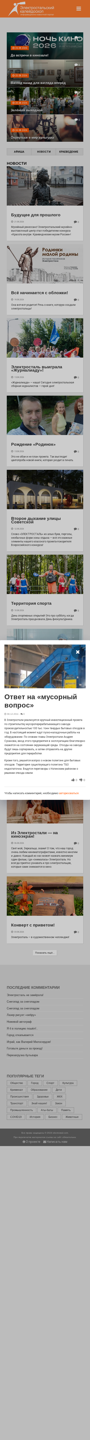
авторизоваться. (69, 793)
